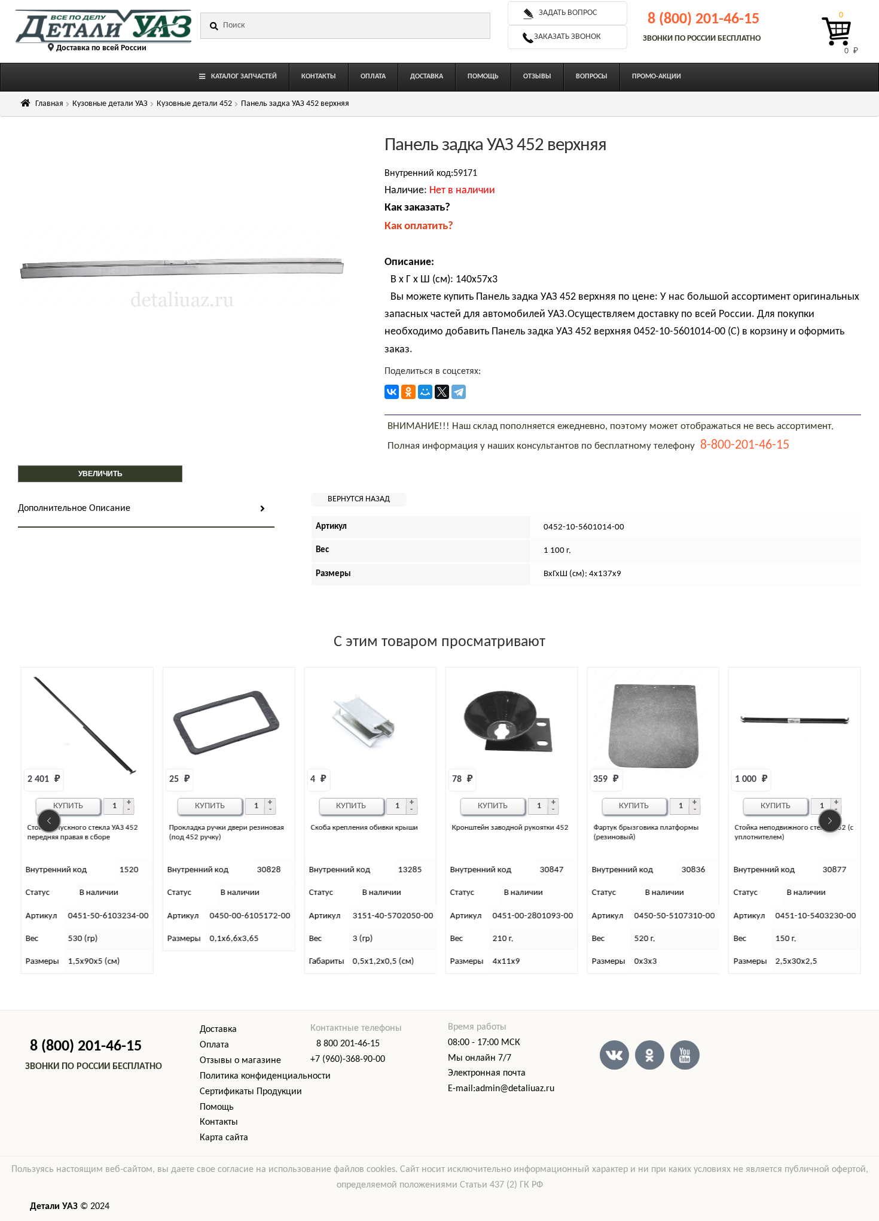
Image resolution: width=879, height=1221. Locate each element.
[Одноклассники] (408, 392)
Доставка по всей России (101, 48)
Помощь (217, 1107)
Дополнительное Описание (74, 508)
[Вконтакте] (614, 1055)
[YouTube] (685, 1055)
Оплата (214, 1045)
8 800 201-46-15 (348, 1044)
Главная (49, 103)
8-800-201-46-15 (744, 445)
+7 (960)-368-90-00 (347, 1059)
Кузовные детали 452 (194, 103)
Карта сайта (224, 1138)
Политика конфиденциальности (265, 1076)
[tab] (146, 509)
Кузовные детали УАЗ (110, 103)
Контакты (219, 1122)
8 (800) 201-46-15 (703, 19)
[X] (442, 392)
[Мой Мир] (425, 392)
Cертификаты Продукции (251, 1092)
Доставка (218, 1029)
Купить (68, 806)
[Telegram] (458, 392)
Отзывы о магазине (240, 1060)
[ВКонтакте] (391, 392)
